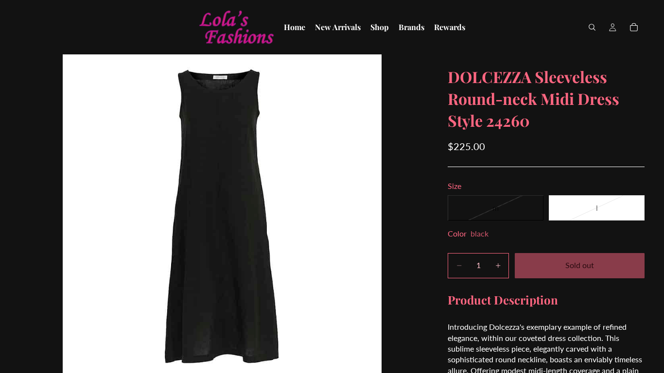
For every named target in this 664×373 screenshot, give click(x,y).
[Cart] (634, 27)
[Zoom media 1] (222, 213)
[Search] (592, 27)
